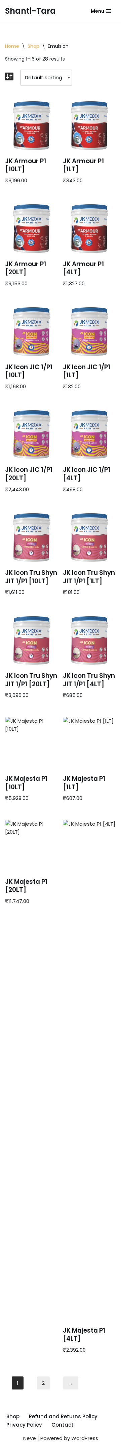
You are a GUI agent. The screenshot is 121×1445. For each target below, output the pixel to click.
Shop (33, 46)
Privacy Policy (24, 1424)
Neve (29, 1438)
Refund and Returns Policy (63, 1416)
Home (12, 46)
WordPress (84, 1438)
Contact (62, 1424)
